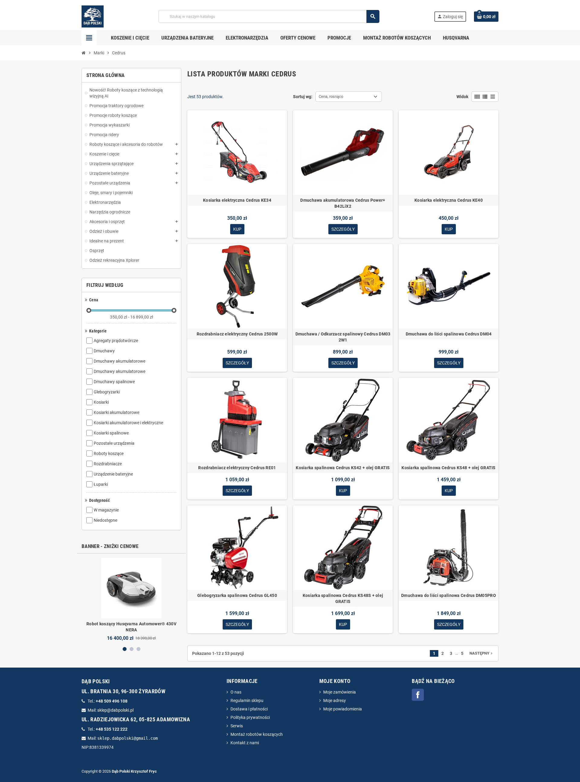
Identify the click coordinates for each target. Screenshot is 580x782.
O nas (235, 692)
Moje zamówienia (339, 692)
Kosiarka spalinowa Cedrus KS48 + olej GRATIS (448, 467)
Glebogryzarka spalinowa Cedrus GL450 (237, 595)
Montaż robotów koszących (256, 734)
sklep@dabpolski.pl (115, 710)
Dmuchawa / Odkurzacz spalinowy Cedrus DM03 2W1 (343, 337)
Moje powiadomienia (342, 709)
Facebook (418, 695)
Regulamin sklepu (246, 700)
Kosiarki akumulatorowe (116, 412)
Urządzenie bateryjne (113, 474)
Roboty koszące (109, 453)
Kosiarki (101, 402)
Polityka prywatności (250, 717)
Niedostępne (105, 520)
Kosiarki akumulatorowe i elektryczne (128, 422)
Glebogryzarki (107, 391)
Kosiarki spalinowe (111, 433)
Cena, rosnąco (331, 96)
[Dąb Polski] (93, 16)
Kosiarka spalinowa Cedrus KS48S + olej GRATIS (343, 598)
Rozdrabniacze (108, 463)
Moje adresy (334, 700)
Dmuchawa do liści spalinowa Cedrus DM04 (449, 334)
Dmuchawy (104, 350)
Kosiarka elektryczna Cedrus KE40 (448, 200)
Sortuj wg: (302, 96)
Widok (462, 96)
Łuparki (101, 484)
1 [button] (125, 649)
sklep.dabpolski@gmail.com (127, 738)
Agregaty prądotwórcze (116, 340)
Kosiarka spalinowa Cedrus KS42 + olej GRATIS (343, 467)
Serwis (236, 725)
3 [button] (138, 649)
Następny (481, 653)
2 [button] (132, 649)
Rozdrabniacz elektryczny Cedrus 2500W (237, 334)
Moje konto (335, 681)
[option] (131, 599)
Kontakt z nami (244, 742)
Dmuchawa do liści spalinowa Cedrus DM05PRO (448, 595)
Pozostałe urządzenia (114, 443)
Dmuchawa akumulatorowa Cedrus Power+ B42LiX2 (342, 203)
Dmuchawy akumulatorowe (119, 361)
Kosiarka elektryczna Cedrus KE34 (237, 200)
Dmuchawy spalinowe (114, 381)
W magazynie (106, 510)
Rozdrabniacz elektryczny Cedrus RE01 (237, 467)
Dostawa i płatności (249, 709)
